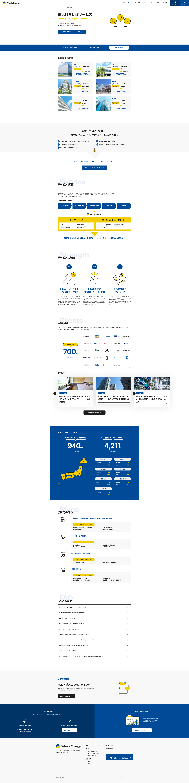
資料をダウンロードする (141, 730)
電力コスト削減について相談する (93, 167)
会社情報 (165, 3)
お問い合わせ (109, 745)
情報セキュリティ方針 (119, 777)
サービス (88, 749)
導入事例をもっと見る (93, 412)
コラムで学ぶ (118, 48)
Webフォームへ (68, 730)
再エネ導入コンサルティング (93, 753)
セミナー (145, 3)
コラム (151, 3)
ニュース (89, 766)
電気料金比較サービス (92, 755)
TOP (124, 3)
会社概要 (89, 761)
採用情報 (89, 763)
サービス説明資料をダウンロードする (70, 32)
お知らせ (158, 3)
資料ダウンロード (110, 749)
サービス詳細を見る (65, 696)
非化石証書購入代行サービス (93, 751)
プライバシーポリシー (129, 777)
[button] (134, 393)
